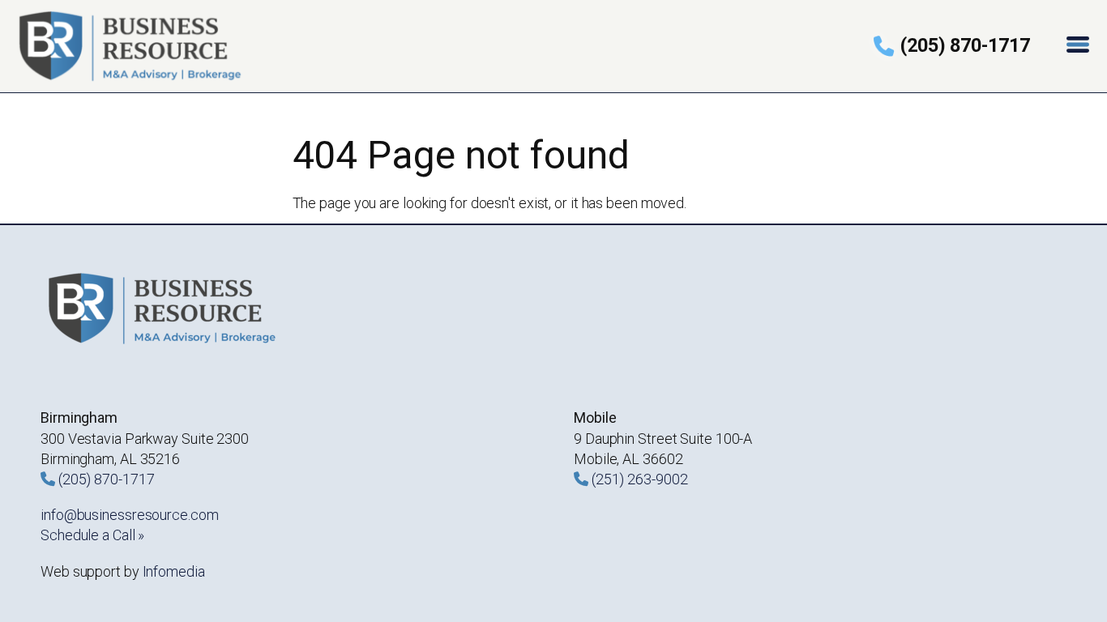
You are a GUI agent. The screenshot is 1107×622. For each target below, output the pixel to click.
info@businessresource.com (130, 514)
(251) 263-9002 (640, 479)
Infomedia (174, 571)
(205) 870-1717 (965, 45)
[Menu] (1079, 45)
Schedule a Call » (92, 534)
